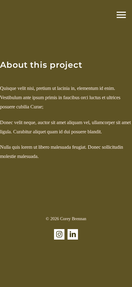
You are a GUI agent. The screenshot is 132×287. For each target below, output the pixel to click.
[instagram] (59, 234)
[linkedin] (73, 234)
